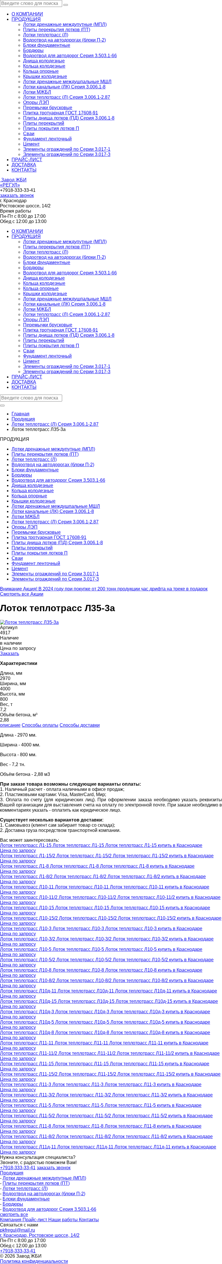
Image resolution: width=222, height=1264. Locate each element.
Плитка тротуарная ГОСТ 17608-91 (60, 112)
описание (10, 725)
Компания (11, 1219)
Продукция (11, 1172)
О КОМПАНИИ (27, 14)
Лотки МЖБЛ (37, 92)
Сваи (28, 133)
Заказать (9, 653)
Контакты (89, 1219)
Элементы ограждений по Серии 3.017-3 (66, 154)
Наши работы (63, 1219)
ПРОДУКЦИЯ (26, 19)
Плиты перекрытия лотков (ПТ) (56, 29)
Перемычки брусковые (47, 107)
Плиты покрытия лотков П (51, 128)
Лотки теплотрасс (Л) (45, 34)
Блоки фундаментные (46, 45)
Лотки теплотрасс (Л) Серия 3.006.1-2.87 (66, 97)
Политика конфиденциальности (34, 1261)
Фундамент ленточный (47, 138)
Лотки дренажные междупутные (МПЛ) (65, 24)
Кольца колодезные (44, 66)
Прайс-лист (35, 1219)
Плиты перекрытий (43, 123)
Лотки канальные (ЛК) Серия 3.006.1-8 (64, 86)
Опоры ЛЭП (36, 102)
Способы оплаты (40, 725)
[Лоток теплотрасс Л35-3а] (29, 622)
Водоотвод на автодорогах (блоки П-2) (64, 40)
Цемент (31, 144)
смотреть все (14, 1214)
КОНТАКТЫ (24, 170)
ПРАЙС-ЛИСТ (27, 159)
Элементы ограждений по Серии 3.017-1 (66, 149)
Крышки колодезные (45, 76)
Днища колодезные (44, 60)
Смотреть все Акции (21, 594)
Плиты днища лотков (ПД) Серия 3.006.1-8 (68, 118)
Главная (20, 413)
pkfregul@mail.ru (17, 1230)
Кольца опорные (41, 71)
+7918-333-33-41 (18, 1167)
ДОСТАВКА (24, 164)
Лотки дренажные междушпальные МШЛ (67, 81)
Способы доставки (80, 725)
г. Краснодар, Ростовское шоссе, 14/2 (39, 1235)
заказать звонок (17, 195)
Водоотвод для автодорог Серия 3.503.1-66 (70, 55)
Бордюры (33, 50)
